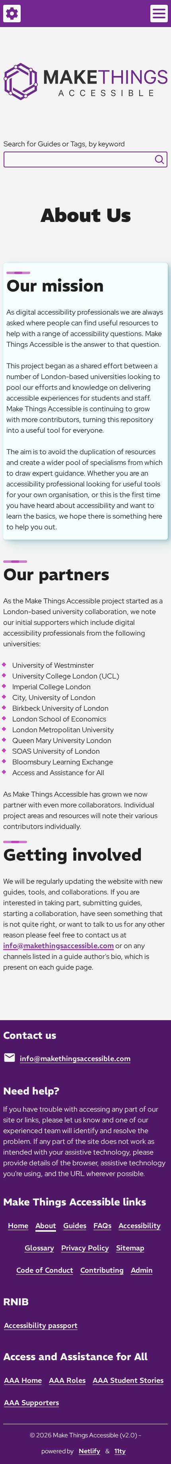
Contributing (102, 1270)
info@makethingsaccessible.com (58, 945)
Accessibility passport (41, 1325)
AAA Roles (67, 1380)
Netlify (89, 1451)
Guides (74, 1225)
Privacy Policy (85, 1247)
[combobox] (86, 159)
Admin (142, 1270)
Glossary (39, 1247)
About (45, 1225)
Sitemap (130, 1247)
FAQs (102, 1225)
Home (18, 1225)
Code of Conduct (44, 1270)
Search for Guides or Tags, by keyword (64, 143)
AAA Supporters (31, 1402)
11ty (120, 1451)
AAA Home (23, 1380)
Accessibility (140, 1225)
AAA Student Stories (128, 1380)
